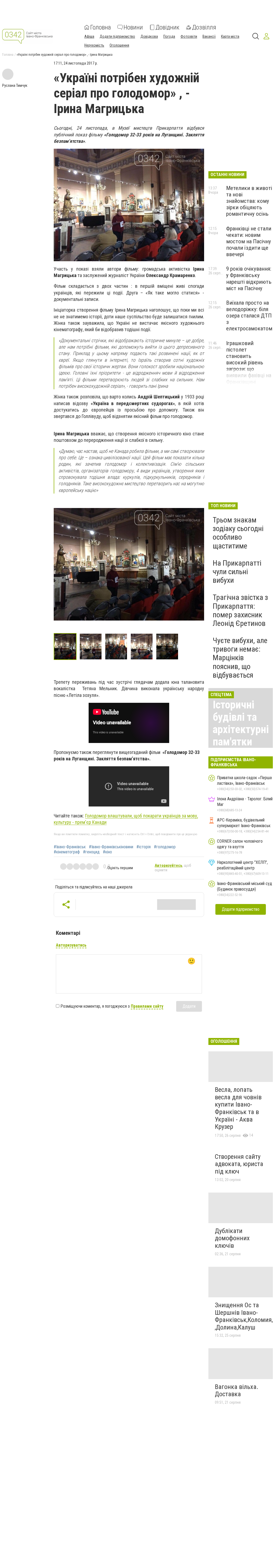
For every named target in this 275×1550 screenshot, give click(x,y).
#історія (143, 847)
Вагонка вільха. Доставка (236, 1390)
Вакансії (209, 36)
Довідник (167, 27)
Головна (100, 27)
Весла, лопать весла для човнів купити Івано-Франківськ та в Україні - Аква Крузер (238, 1108)
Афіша (89, 36)
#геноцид (91, 852)
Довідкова (149, 36)
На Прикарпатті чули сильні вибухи (237, 572)
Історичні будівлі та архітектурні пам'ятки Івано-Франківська (241, 736)
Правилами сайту (147, 1006)
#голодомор (165, 847)
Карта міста (230, 36)
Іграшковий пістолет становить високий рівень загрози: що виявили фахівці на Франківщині (248, 362)
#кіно (107, 852)
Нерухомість (94, 45)
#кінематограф (67, 852)
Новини (133, 27)
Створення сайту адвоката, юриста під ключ (239, 1164)
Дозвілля (204, 27)
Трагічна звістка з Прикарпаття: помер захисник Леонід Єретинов (240, 610)
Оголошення (119, 45)
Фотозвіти (188, 36)
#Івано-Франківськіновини (111, 847)
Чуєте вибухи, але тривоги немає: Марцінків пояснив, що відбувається (240, 657)
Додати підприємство (117, 36)
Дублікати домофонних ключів (232, 1238)
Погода (169, 36)
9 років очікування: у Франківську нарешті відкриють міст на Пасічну (249, 278)
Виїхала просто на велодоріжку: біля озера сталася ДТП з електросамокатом (249, 316)
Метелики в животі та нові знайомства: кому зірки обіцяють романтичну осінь (249, 201)
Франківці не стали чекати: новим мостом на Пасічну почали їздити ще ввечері (248, 241)
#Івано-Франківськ (70, 847)
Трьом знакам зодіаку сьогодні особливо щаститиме (238, 533)
